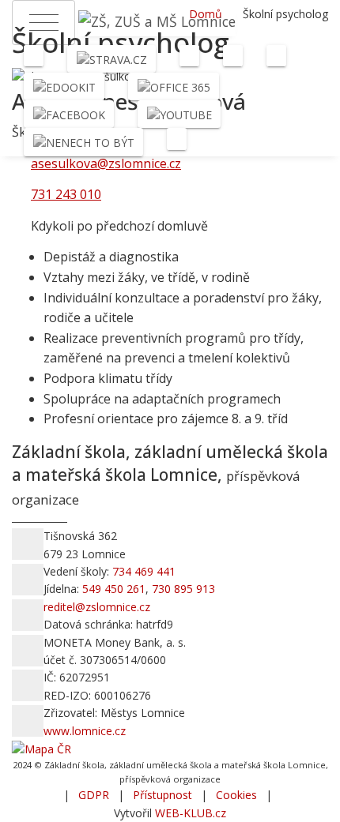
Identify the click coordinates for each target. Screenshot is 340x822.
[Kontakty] (177, 138)
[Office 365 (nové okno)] (173, 86)
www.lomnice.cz (84, 730)
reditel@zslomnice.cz (96, 606)
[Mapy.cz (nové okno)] (41, 748)
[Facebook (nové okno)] (69, 114)
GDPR (93, 794)
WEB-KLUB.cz (190, 812)
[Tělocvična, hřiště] (189, 55)
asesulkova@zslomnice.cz (106, 163)
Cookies (236, 794)
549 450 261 (113, 588)
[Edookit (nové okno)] (64, 86)
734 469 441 (144, 571)
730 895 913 (183, 588)
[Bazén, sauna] (233, 55)
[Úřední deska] (276, 55)
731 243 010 (66, 194)
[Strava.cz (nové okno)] (111, 59)
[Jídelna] (33, 55)
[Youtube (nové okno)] (179, 114)
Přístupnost (162, 794)
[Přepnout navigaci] (43, 22)
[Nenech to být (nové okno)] (83, 142)
